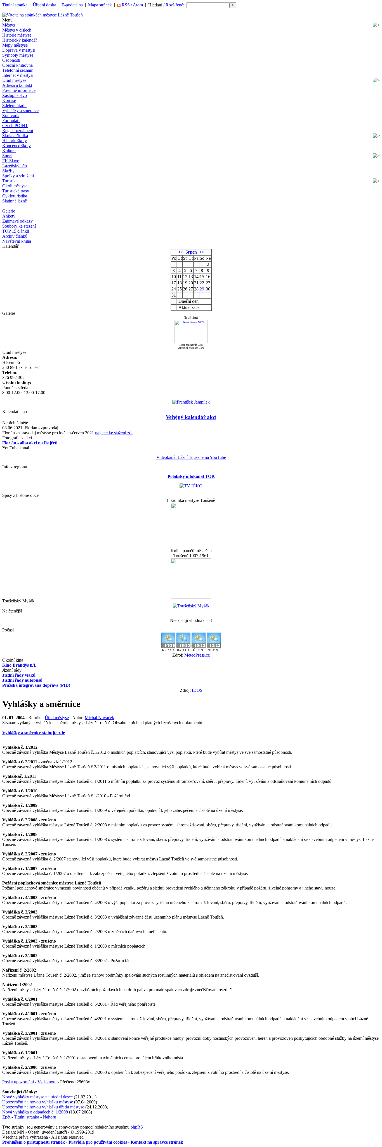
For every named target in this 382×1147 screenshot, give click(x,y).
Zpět (6, 1117)
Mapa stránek (100, 5)
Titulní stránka (14, 5)
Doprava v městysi (18, 50)
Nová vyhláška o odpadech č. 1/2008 (35, 1112)
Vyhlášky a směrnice (20, 110)
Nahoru (49, 1117)
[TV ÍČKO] (191, 485)
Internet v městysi (17, 75)
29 (202, 289)
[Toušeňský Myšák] (191, 606)
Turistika (10, 180)
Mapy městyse (15, 45)
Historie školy (14, 140)
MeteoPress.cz (197, 655)
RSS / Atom (132, 5)
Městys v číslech (16, 30)
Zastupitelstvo (14, 95)
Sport (7, 155)
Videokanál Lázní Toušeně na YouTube (191, 457)
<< (180, 252)
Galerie (8, 211)
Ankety (8, 216)
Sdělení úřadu (14, 105)
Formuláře (11, 120)
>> (201, 252)
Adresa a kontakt (17, 85)
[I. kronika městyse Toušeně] (191, 541)
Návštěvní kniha (16, 241)
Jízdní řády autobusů (22, 680)
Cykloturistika (14, 196)
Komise (9, 100)
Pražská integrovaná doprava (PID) (36, 685)
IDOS (197, 690)
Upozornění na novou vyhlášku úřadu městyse (43, 1107)
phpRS (137, 1127)
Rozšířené (174, 5)
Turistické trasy (15, 191)
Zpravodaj (11, 115)
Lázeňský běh (14, 165)
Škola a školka (15, 135)
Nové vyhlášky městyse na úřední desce (37, 1096)
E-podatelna (72, 5)
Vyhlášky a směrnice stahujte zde (33, 732)
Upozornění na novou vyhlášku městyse (37, 1102)
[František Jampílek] (191, 402)
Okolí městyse (14, 185)
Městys (8, 25)
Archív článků (14, 236)
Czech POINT (15, 125)
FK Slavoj (11, 160)
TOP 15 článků (15, 231)
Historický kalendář (19, 40)
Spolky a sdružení (18, 175)
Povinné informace (19, 90)
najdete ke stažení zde (114, 432)
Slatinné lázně (14, 201)
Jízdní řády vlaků (19, 675)
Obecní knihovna (17, 65)
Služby (8, 170)
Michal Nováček (99, 717)
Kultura (9, 150)
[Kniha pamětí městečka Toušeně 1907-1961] (191, 597)
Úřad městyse (14, 80)
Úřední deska (44, 5)
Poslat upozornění (18, 1081)
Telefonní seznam (17, 70)
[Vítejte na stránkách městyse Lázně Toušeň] (42, 15)
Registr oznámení (17, 130)
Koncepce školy (16, 145)
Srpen (191, 252)
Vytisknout (46, 1081)
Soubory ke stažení (19, 226)
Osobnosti (11, 60)
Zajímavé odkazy (17, 221)
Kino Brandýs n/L (19, 665)
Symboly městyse (17, 55)
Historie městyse (16, 35)
